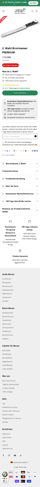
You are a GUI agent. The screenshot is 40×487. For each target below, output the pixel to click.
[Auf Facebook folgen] (3, 455)
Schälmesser (6, 331)
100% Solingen (7, 392)
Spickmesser (6, 324)
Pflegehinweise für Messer (11, 418)
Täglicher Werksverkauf (10, 384)
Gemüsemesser (8, 328)
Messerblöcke (7, 358)
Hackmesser (6, 297)
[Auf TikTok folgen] (21, 455)
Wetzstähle (6, 350)
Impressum (6, 434)
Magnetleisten (7, 361)
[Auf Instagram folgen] (9, 455)
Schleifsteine (6, 354)
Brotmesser (6, 282)
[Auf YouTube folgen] (15, 455)
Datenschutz (6, 437)
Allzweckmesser (8, 316)
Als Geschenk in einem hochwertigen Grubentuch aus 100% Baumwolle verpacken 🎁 (19, 143)
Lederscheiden (7, 369)
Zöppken (5, 339)
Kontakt (5, 422)
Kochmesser (6, 279)
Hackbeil (5, 301)
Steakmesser (7, 320)
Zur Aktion (33, 3)
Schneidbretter (7, 365)
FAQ (3, 404)
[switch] (5, 481)
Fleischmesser (7, 286)
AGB (16, 262)
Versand (5, 445)
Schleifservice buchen (10, 407)
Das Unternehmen (8, 381)
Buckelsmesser (7, 335)
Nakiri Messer (7, 294)
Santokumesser (7, 290)
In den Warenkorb (20, 93)
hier (11, 245)
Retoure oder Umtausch (11, 411)
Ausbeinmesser (7, 313)
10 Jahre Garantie (8, 388)
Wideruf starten (7, 415)
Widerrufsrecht (7, 448)
